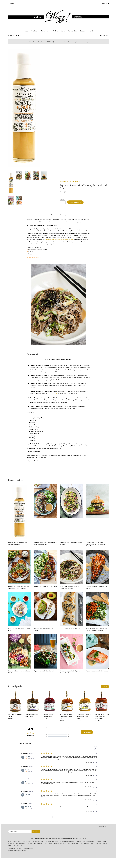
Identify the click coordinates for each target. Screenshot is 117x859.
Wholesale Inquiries (101, 843)
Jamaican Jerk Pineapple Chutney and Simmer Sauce (84, 716)
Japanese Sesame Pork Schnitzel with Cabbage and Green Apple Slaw (18, 587)
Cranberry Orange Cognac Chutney (48, 715)
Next (107, 35)
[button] (94, 762)
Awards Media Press (38, 841)
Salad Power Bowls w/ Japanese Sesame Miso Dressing (19, 672)
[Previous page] (47, 817)
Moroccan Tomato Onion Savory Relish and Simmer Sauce (102, 716)
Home (10, 841)
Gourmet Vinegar (21, 843)
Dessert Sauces (48, 843)
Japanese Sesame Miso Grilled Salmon (97, 671)
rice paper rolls (53, 393)
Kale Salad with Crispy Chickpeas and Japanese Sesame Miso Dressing (96, 629)
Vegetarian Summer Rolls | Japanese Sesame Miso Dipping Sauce (70, 672)
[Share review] (96, 753)
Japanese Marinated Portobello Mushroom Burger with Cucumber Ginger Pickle (95, 544)
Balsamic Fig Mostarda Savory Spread (31, 715)
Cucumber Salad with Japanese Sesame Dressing (71, 543)
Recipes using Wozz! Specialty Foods (78, 843)
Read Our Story (26, 841)
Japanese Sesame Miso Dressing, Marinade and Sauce (17, 543)
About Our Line (17, 845)
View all (105, 686)
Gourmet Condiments (52, 841)
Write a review (86, 732)
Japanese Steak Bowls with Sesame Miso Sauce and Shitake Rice (45, 543)
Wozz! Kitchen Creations (67, 181)
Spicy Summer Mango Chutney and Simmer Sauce (66, 716)
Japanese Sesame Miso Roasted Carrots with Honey (97, 587)
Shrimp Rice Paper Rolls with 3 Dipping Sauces (19, 629)
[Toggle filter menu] (95, 748)
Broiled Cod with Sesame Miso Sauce (70, 629)
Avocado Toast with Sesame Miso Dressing (43, 629)
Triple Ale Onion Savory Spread (15, 715)
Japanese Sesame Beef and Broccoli (44, 671)
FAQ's (9, 845)
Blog (92, 843)
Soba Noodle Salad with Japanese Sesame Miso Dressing (69, 587)
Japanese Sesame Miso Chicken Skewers (45, 586)
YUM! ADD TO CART (75, 202)
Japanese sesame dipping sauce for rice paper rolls (59, 239)
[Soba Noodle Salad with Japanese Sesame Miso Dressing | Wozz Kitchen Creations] (58, 304)
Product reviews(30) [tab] (25, 743)
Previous (102, 35)
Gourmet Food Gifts (60, 843)
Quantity (62, 199)
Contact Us (17, 841)
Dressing (77, 181)
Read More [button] (83, 772)
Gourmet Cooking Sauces (35, 843)
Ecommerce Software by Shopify (17, 850)
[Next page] (69, 817)
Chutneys (98, 841)
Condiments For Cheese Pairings (85, 841)
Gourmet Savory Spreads (67, 841)
